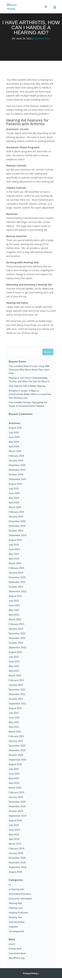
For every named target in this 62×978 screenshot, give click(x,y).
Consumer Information (20, 898)
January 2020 (16, 797)
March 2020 (15, 787)
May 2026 (14, 441)
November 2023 (17, 582)
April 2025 (14, 502)
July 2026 (14, 432)
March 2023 (15, 619)
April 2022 (14, 670)
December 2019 (17, 801)
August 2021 (15, 708)
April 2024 (14, 558)
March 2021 (15, 731)
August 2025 (15, 483)
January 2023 (16, 628)
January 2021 (16, 741)
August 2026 (15, 427)
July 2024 (14, 544)
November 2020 (17, 750)
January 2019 (16, 853)
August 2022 (15, 652)
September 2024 (17, 535)
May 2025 (14, 498)
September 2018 (17, 867)
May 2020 (14, 778)
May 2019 (14, 834)
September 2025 (17, 479)
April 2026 (14, 446)
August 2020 (15, 764)
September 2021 (17, 703)
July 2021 (14, 713)
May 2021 (14, 722)
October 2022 (16, 642)
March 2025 (15, 507)
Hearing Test (15, 917)
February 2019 (16, 848)
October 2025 (16, 474)
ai (10, 884)
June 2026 (14, 437)
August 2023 (15, 596)
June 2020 (14, 773)
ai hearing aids (16, 889)
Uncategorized (16, 931)
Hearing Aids (42, 38)
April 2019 (14, 839)
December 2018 (17, 857)
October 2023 (16, 586)
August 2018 (15, 871)
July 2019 (14, 825)
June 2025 (14, 493)
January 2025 (16, 516)
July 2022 (14, 656)
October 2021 (16, 699)
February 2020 (16, 792)
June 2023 (14, 605)
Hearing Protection (18, 912)
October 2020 (16, 755)
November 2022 (17, 638)
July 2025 (14, 488)
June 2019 (14, 829)
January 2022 (16, 684)
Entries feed (15, 948)
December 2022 (17, 633)
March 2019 (15, 843)
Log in (12, 944)
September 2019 (17, 815)
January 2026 (16, 460)
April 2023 (14, 614)
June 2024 (14, 549)
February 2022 (16, 680)
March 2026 (15, 451)
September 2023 (17, 591)
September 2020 (17, 759)
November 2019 (17, 806)
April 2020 (14, 783)
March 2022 (15, 675)
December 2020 (17, 745)
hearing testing (16, 922)
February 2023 (16, 624)
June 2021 (14, 717)
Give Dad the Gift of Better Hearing (27, 386)
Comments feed (17, 953)
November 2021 (17, 694)
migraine (13, 926)
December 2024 (17, 521)
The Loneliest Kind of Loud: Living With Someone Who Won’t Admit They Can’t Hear (29, 369)
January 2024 (16, 572)
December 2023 (17, 577)
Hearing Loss (16, 908)
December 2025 (17, 465)
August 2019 (15, 820)
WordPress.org (16, 958)
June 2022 (14, 661)
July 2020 (14, 769)
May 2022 (14, 666)
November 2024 (17, 526)
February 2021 (16, 736)
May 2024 (14, 554)
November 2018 (17, 862)
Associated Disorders (20, 894)
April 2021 (14, 727)
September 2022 (17, 647)
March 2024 (15, 563)
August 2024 (15, 540)
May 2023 (14, 610)
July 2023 (14, 600)
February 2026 (16, 455)
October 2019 (16, 811)
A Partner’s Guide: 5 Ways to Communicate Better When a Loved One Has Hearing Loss (30, 394)
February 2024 (16, 568)
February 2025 (16, 512)
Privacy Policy (30, 973)
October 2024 (16, 530)
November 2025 (17, 469)
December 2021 (17, 689)
